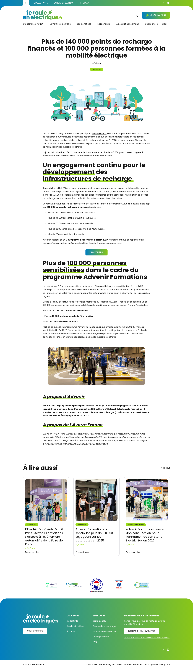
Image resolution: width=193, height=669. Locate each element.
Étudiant (71, 631)
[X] (163, 3)
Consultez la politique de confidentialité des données (146, 637)
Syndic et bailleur (75, 626)
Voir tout (165, 467)
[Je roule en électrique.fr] (42, 15)
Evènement (96, 69)
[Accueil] (26, 3)
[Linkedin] (168, 3)
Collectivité (72, 620)
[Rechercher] (136, 15)
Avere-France (99, 133)
